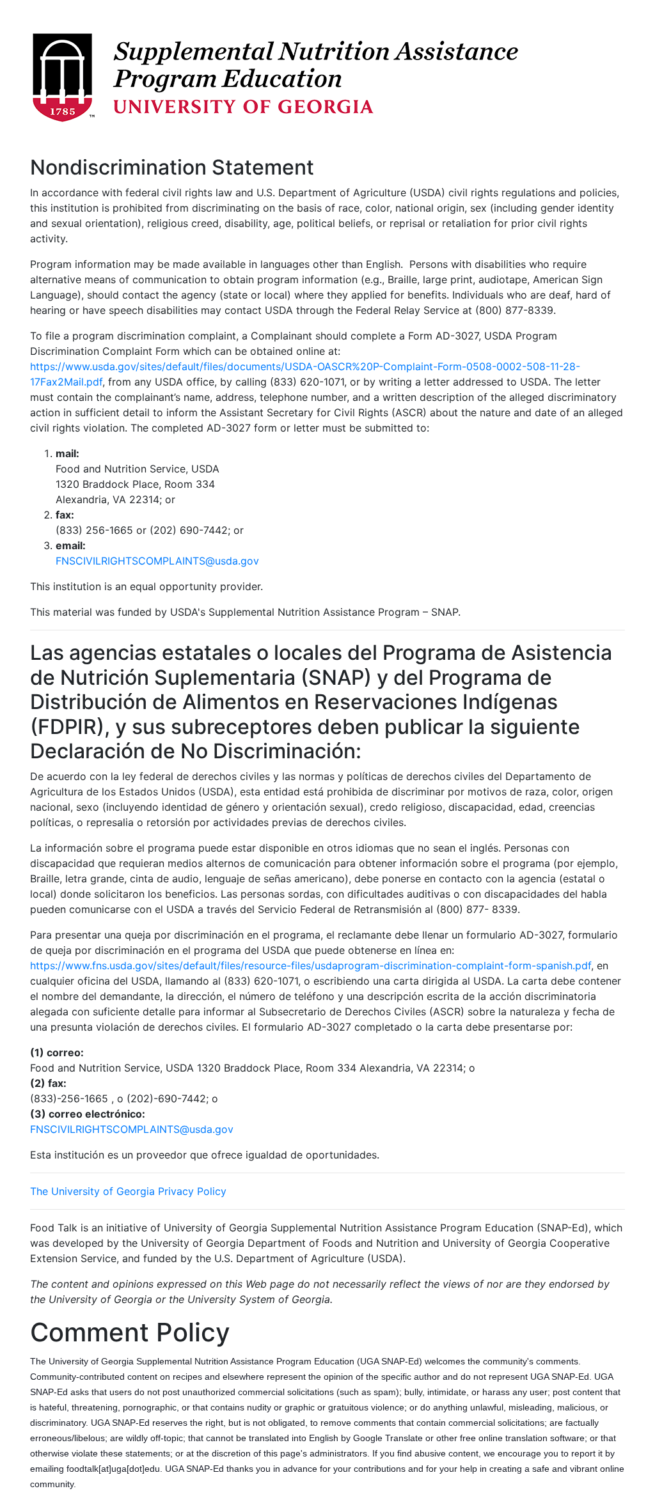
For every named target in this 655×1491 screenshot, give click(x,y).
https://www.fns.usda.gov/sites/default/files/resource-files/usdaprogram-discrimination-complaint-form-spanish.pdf (310, 965)
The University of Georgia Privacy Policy (128, 1191)
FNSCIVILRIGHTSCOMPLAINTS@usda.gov (157, 560)
